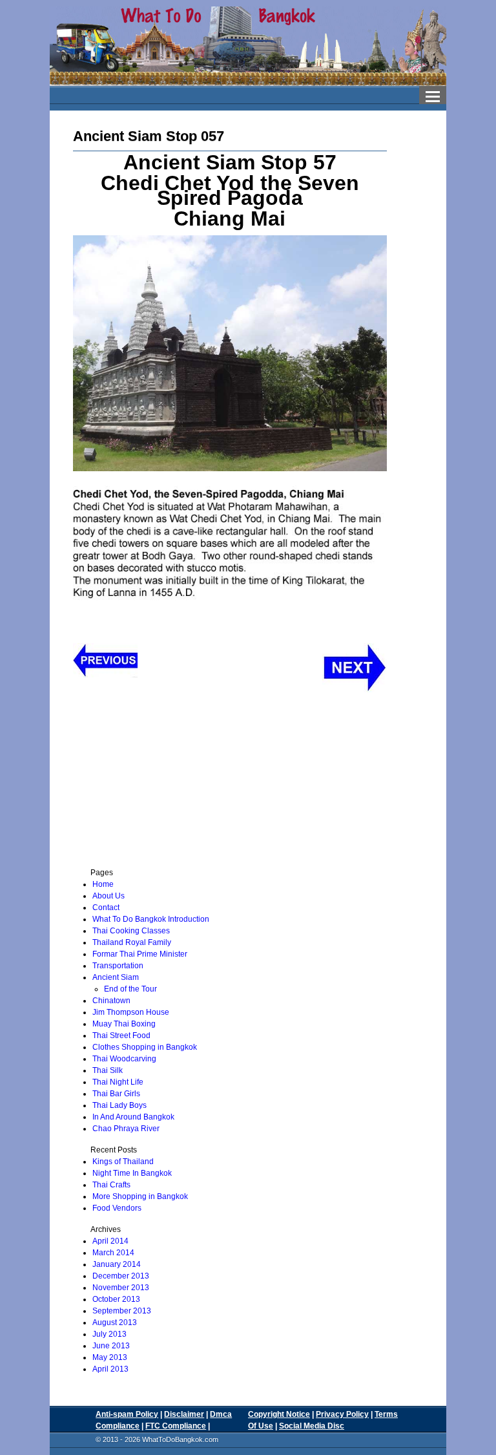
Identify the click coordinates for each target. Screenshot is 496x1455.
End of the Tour (130, 988)
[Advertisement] (161, 783)
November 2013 (120, 1287)
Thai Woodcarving (124, 1058)
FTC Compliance (175, 1425)
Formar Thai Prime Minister (139, 954)
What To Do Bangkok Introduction (150, 919)
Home (103, 884)
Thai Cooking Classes (131, 930)
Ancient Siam (115, 977)
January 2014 (116, 1264)
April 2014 (110, 1241)
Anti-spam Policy (127, 1414)
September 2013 (121, 1310)
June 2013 (111, 1345)
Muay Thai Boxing (124, 1023)
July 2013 (109, 1334)
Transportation (117, 965)
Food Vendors (116, 1208)
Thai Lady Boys (119, 1105)
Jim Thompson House (130, 1012)
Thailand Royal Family (131, 942)
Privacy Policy (342, 1414)
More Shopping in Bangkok (140, 1196)
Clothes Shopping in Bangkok (144, 1047)
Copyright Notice (279, 1414)
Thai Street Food (121, 1035)
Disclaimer (184, 1414)
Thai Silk (107, 1070)
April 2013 (110, 1369)
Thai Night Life (117, 1082)
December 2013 (120, 1275)
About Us (108, 895)
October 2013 (116, 1299)
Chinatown (111, 1000)
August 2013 (114, 1322)
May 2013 (109, 1357)
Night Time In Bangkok (132, 1173)
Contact (105, 907)
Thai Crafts (111, 1184)
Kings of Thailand (123, 1161)
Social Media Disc (311, 1425)
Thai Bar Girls (116, 1093)
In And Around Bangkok (133, 1116)
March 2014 (113, 1252)
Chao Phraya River (126, 1128)
